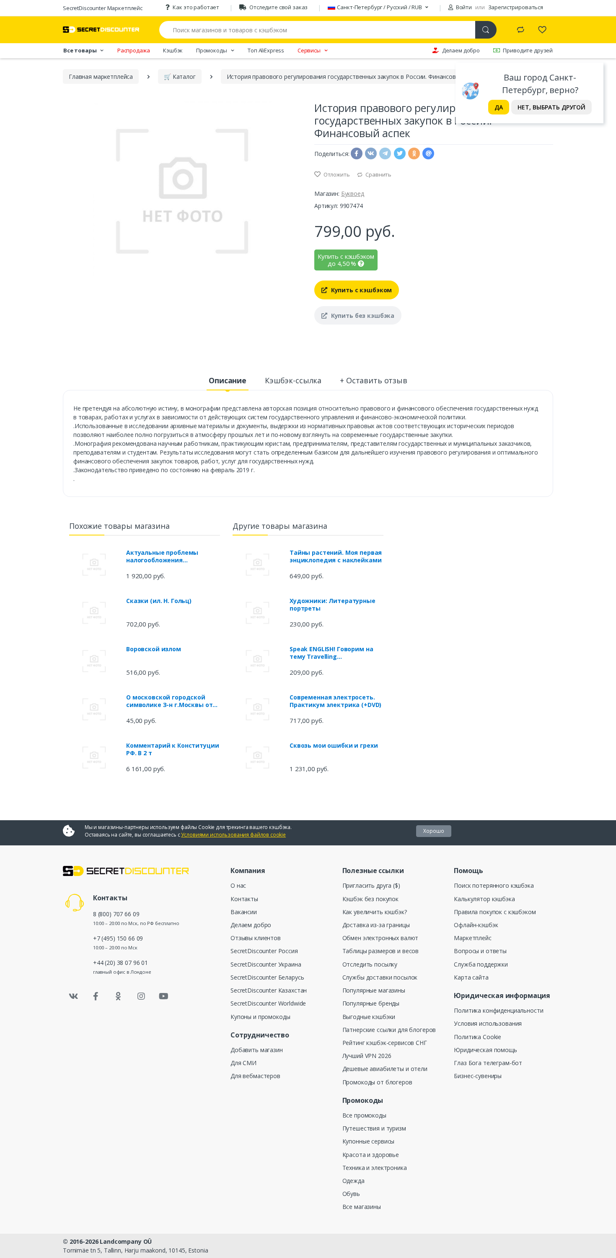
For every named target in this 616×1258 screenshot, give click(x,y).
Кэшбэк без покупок (370, 899)
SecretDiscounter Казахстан (268, 990)
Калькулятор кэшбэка (484, 899)
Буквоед (352, 194)
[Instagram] (141, 996)
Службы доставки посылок (380, 977)
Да (498, 107)
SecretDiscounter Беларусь (267, 977)
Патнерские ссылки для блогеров (389, 1030)
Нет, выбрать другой (551, 107)
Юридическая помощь (485, 1050)
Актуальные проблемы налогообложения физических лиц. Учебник (167, 556)
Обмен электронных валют (380, 938)
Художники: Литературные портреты (332, 604)
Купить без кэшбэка (361, 316)
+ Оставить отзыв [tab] (373, 380)
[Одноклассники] (118, 996)
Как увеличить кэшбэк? (374, 912)
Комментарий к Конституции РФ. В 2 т (172, 749)
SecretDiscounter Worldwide (268, 1003)
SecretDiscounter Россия (264, 951)
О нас (238, 885)
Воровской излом (153, 649)
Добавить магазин (256, 1050)
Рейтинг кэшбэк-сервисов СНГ (384, 1043)
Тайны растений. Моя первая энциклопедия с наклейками (336, 556)
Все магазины (361, 1207)
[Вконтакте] (73, 996)
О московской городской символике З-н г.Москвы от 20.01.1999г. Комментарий (169, 701)
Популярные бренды (371, 1003)
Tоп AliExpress (266, 50)
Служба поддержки (481, 964)
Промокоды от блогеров (377, 1082)
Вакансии (243, 912)
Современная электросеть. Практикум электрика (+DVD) (335, 701)
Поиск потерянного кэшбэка (493, 885)
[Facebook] (95, 996)
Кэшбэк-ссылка (293, 380)
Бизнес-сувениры (478, 1076)
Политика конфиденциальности (498, 1010)
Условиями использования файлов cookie (233, 834)
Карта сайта (471, 977)
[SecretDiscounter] (101, 29)
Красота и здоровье (370, 1155)
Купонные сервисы (368, 1141)
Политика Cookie (477, 1037)
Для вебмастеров (255, 1076)
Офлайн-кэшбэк (476, 925)
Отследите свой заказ (278, 7)
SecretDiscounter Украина (265, 964)
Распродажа (133, 50)
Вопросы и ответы (480, 951)
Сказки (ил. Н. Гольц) (159, 601)
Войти (463, 7)
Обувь (351, 1194)
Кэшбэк (173, 50)
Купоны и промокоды (260, 1017)
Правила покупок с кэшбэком (495, 912)
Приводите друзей (528, 50)
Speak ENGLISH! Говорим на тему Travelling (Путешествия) (331, 652)
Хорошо (433, 830)
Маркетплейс (472, 938)
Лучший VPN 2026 (366, 1056)
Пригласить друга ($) (371, 885)
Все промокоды (364, 1115)
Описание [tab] (227, 380)
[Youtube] (163, 996)
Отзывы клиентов (255, 938)
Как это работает (196, 7)
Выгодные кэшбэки (369, 1017)
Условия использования (488, 1023)
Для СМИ (243, 1063)
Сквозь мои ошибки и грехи (334, 745)
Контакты (244, 899)
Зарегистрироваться (515, 7)
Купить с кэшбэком (360, 290)
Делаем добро (461, 50)
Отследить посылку (370, 964)
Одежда (353, 1181)
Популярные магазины (373, 990)
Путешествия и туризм (374, 1128)
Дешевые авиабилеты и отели (384, 1069)
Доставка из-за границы (376, 925)
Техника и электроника (374, 1168)
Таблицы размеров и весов (380, 951)
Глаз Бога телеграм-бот (488, 1063)
